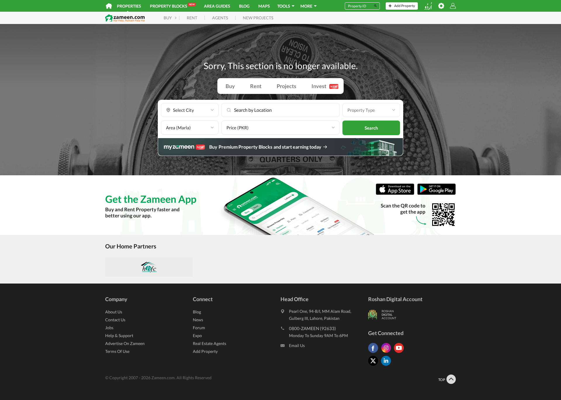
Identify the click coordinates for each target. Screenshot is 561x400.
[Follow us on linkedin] (387, 365)
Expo (197, 335)
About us (113, 311)
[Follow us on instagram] (387, 352)
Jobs (109, 327)
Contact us (115, 319)
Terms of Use (117, 351)
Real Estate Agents (209, 343)
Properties (129, 6)
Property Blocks (172, 5)
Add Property (205, 351)
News (198, 319)
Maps (264, 6)
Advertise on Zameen (125, 343)
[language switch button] (428, 6)
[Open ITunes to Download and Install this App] (396, 193)
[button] (190, 110)
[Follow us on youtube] (400, 352)
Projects (286, 86)
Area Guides (217, 6)
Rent (256, 86)
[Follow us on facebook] (374, 352)
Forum (199, 327)
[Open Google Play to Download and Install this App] (436, 193)
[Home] (108, 6)
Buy (230, 86)
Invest (324, 86)
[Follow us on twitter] (374, 365)
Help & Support (119, 335)
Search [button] (371, 128)
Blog (244, 6)
